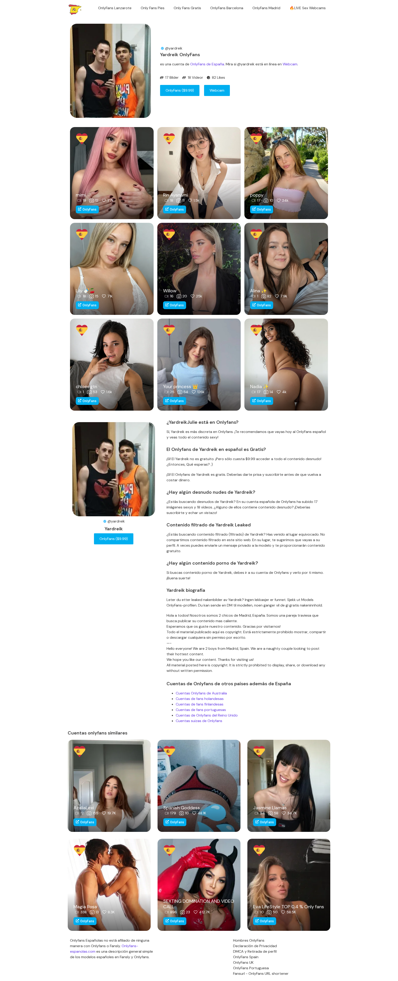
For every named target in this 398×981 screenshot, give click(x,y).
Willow (169, 291)
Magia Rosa (85, 907)
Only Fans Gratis (187, 8)
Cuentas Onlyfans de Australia (201, 693)
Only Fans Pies (152, 8)
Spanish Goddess (181, 808)
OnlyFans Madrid (266, 8)
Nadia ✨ (259, 386)
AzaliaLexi (83, 808)
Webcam (290, 64)
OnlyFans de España (207, 64)
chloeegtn (86, 386)
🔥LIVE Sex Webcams (308, 8)
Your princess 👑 (180, 386)
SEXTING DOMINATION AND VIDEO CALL (198, 904)
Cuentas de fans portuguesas (201, 709)
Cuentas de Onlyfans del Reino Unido (207, 715)
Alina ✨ (258, 291)
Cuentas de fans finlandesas (199, 704)
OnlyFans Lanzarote (115, 8)
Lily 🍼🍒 (85, 291)
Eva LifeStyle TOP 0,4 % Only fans (288, 907)
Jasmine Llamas (270, 808)
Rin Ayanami (175, 195)
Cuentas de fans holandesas (200, 698)
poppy (256, 195)
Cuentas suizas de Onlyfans (199, 720)
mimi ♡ (83, 195)
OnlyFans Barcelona (226, 8)
